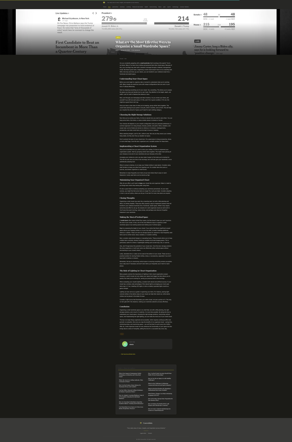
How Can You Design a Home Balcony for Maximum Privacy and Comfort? (130, 385)
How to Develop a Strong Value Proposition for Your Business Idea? (160, 399)
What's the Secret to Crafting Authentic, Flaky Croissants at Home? (131, 380)
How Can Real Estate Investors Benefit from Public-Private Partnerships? (159, 374)
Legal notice (143, 433)
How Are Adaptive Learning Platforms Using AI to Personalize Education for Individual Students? (131, 396)
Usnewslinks (147, 423)
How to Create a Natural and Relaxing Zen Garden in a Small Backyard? (159, 409)
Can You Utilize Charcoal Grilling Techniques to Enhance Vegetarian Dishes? (131, 390)
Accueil (121, 58)
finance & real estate (137, 6)
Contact (150, 433)
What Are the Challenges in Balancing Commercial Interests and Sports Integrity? (159, 384)
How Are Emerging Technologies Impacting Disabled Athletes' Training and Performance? (131, 402)
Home (104, 6)
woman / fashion (184, 6)
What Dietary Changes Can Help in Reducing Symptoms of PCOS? (160, 394)
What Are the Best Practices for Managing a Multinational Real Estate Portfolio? (159, 389)
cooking (128, 6)
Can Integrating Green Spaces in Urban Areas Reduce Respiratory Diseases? (131, 407)
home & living (153, 6)
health (146, 6)
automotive (115, 6)
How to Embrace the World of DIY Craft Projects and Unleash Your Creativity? (158, 404)
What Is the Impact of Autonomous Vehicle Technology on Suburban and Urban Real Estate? (130, 375)
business (122, 6)
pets (164, 6)
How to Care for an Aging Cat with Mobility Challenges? (159, 379)
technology (175, 6)
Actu (109, 6)
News (159, 6)
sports (169, 6)
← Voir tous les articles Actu (127, 354)
